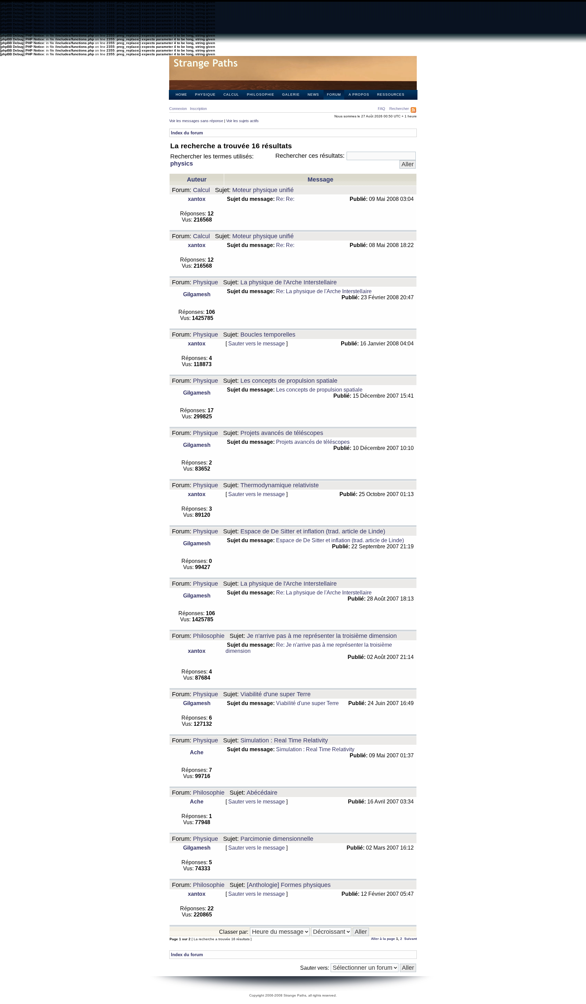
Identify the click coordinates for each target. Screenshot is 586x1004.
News (313, 94)
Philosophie (260, 94)
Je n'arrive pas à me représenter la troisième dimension (322, 635)
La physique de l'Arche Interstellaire (288, 282)
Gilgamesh (197, 294)
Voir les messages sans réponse (196, 121)
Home (181, 94)
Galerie (291, 94)
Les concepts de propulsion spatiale (288, 380)
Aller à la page (383, 939)
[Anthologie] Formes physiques (289, 885)
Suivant (410, 939)
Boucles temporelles (267, 334)
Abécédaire (262, 792)
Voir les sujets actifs (242, 121)
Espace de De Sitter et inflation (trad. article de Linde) (312, 531)
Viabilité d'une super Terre (275, 694)
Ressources (391, 94)
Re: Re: (285, 199)
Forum (334, 94)
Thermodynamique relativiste (279, 485)
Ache (196, 752)
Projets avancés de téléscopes (281, 433)
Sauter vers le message (256, 343)
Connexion (178, 109)
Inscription (198, 109)
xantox (197, 199)
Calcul (231, 94)
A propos (359, 94)
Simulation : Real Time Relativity (284, 740)
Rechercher (399, 109)
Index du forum (187, 132)
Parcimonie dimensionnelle (276, 838)
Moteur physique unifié (263, 190)
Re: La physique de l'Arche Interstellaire (324, 291)
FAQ (381, 109)
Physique (205, 94)
